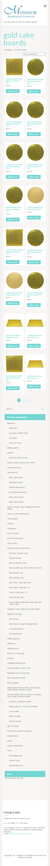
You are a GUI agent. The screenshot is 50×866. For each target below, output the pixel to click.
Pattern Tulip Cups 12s (18, 592)
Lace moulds (14, 711)
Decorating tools (15, 755)
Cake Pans (13, 428)
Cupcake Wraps (15, 558)
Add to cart (13, 91)
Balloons (10, 452)
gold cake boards (16, 482)
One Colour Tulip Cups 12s (19, 587)
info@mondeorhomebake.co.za (20, 833)
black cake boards (16, 477)
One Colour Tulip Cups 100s (20, 582)
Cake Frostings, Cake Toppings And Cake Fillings (23, 508)
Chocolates (11, 528)
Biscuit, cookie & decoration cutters (21, 462)
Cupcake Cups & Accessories (18, 548)
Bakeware (11, 423)
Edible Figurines (13, 638)
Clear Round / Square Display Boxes (23, 624)
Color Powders (13, 533)
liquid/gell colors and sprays (18, 673)
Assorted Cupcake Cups (18, 553)
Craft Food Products (15, 538)
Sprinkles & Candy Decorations (19, 731)
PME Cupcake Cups (16, 597)
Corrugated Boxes (16, 629)
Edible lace (11, 643)
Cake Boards (12, 472)
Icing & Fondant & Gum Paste (19, 668)
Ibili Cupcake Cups (16, 572)
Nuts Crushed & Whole (16, 678)
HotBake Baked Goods (16, 663)
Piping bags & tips (16, 765)
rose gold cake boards (18, 492)
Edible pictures (13, 648)
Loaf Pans (13, 438)
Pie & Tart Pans (15, 443)
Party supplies (13, 682)
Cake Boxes (13, 619)
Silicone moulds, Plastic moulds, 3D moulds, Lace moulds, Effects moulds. (24, 695)
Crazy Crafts (12, 543)
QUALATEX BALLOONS (18, 457)
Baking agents (12, 448)
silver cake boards (16, 497)
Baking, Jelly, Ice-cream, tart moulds (23, 706)
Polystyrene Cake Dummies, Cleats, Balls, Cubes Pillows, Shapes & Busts (23, 688)
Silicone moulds (15, 721)
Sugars (10, 741)
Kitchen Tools (14, 760)
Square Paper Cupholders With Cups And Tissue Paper (25, 603)
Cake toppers (12, 518)
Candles (10, 523)
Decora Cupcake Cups (17, 563)
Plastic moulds (14, 716)
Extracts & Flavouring (15, 653)
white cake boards (16, 502)
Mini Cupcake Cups (16, 577)
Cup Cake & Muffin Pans (18, 433)
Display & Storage (14, 614)
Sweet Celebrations (15, 745)
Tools (9, 750)
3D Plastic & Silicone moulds (20, 701)
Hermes (10, 658)
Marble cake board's (17, 487)
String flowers (12, 736)
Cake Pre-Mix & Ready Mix (17, 514)
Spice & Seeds (13, 726)
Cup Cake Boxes (15, 633)
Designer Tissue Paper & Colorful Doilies (23, 609)
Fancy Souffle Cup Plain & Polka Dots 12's (25, 568)
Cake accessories (14, 467)
